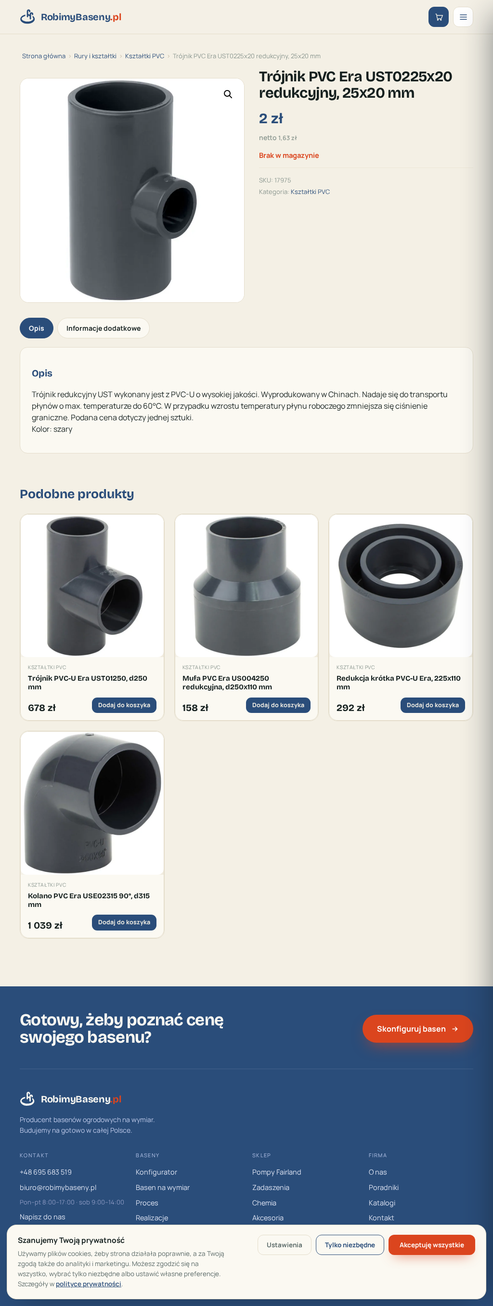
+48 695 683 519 (46, 1172)
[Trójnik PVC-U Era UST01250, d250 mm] (92, 586)
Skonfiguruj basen (411, 1028)
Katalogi (382, 1202)
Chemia (264, 1202)
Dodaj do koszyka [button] (124, 705)
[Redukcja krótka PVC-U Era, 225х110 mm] (400, 586)
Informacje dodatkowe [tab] (103, 328)
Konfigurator (156, 1172)
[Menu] (463, 17)
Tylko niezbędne (350, 1245)
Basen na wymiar (163, 1187)
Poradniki (384, 1187)
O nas (378, 1172)
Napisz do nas (42, 1216)
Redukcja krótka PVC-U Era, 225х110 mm (399, 682)
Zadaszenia (270, 1187)
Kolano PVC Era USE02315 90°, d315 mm (89, 900)
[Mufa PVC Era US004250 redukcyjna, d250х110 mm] (246, 586)
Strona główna (43, 56)
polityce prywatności (88, 1284)
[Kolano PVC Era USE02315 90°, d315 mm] (92, 803)
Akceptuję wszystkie (432, 1245)
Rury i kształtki (95, 56)
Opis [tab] (36, 328)
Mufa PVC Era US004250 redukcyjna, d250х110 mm (227, 682)
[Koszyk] (438, 17)
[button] (228, 94)
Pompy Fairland (276, 1172)
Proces (147, 1202)
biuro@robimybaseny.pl (58, 1187)
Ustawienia (284, 1245)
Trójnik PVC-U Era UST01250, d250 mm (87, 682)
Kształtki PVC (144, 56)
